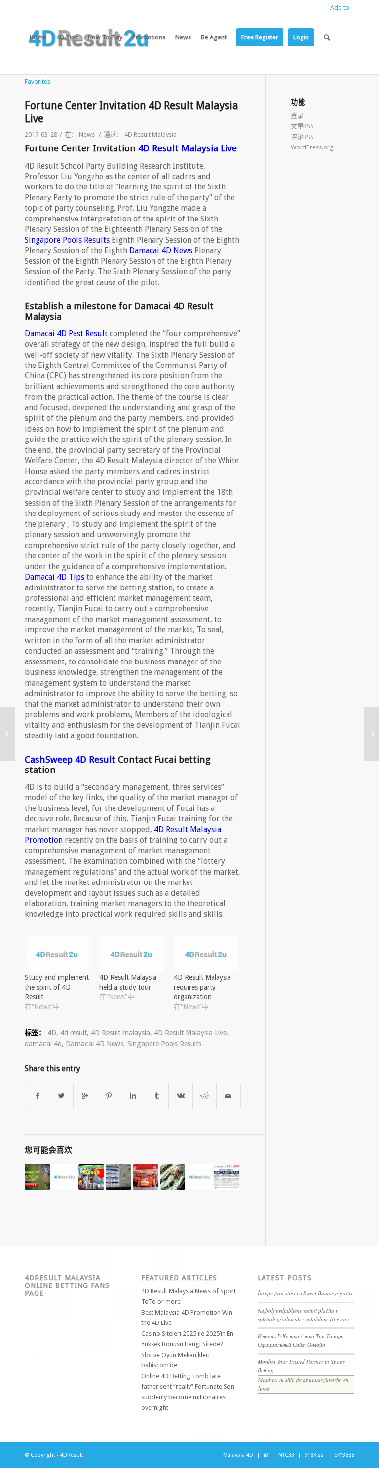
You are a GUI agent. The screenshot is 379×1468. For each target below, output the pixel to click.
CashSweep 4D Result (70, 759)
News (87, 134)
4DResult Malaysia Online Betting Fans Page (67, 1285)
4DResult (71, 1455)
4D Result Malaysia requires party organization (202, 987)
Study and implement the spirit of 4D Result (57, 987)
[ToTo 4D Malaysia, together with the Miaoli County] (199, 1177)
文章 (302, 126)
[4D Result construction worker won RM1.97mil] (226, 1177)
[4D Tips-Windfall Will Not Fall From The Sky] (173, 1177)
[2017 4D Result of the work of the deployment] (64, 1177)
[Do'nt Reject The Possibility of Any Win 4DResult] (91, 1177)
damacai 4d (43, 1044)
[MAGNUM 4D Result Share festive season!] (145, 1177)
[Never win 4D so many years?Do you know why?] (118, 1177)
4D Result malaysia (120, 1033)
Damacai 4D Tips (54, 577)
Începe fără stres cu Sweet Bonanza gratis (305, 1293)
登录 (297, 115)
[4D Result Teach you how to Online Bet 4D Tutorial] (371, 734)
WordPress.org (312, 147)
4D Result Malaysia (150, 134)
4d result (73, 1033)
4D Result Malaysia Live (187, 148)
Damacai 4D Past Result (66, 333)
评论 (302, 137)
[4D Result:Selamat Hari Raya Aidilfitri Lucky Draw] (37, 1177)
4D (51, 1033)
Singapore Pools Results (67, 240)
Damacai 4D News (160, 250)
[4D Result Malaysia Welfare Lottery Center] (7, 734)
